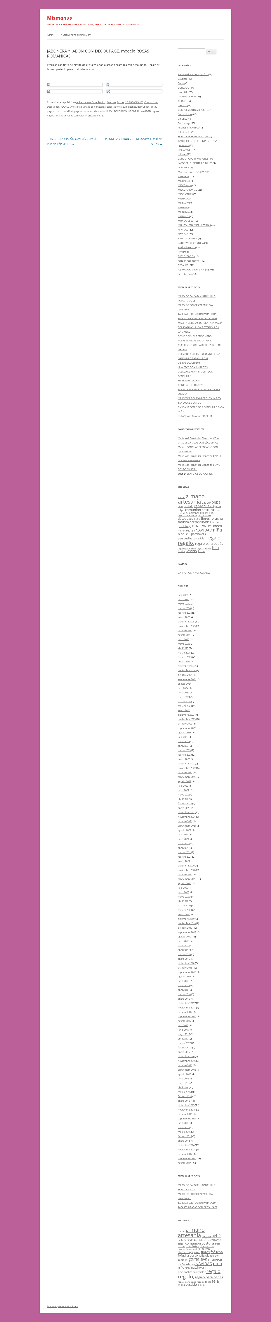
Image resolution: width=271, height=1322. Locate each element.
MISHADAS (184, 198)
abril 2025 (183, 648)
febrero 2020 (185, 910)
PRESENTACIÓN (186, 256)
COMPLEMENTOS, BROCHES (193, 109)
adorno (181, 497)
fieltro (197, 518)
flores (205, 518)
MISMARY (183, 203)
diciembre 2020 (186, 865)
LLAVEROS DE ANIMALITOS (193, 367)
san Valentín (80, 115)
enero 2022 (184, 808)
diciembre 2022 (186, 763)
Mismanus (59, 17)
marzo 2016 (184, 1092)
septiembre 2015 (187, 1118)
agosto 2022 (184, 781)
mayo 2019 (184, 945)
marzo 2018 (184, 994)
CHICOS (182, 105)
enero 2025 (184, 661)
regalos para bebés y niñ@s (193, 269)
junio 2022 (183, 790)
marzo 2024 (184, 701)
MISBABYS (183, 176)
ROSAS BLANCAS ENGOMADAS (194, 340)
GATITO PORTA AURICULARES (76, 35)
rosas (70, 115)
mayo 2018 (184, 985)
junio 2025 (183, 639)
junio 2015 (183, 1123)
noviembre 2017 (187, 1007)
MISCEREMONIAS (187, 189)
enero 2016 (184, 1100)
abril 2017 (183, 1038)
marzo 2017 (184, 1043)
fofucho (214, 522)
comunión (193, 509)
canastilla (183, 92)
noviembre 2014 (187, 1149)
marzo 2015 (184, 1131)
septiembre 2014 (187, 1158)
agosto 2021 (184, 830)
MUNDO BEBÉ (185, 220)
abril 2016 (183, 1087)
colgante (215, 506)
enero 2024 (184, 710)
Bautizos (111, 102)
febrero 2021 (185, 856)
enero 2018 (184, 998)
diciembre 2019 (186, 918)
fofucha (217, 518)
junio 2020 (183, 892)
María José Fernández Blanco (193, 438)
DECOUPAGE (204, 515)
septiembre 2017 (187, 1016)
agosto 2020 (184, 883)
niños (187, 534)
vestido (191, 551)
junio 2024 (183, 692)
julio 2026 (183, 595)
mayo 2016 (184, 1083)
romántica (60, 115)
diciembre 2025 (186, 621)
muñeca (215, 525)
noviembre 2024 (187, 670)
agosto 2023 (184, 732)
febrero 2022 (185, 803)
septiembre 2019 (187, 932)
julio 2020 (183, 887)
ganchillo (183, 526)
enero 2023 (184, 759)
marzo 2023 (184, 750)
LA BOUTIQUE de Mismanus (193, 158)
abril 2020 (183, 901)
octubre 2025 (185, 630)
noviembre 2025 (187, 626)
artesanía (100, 106)
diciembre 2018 (186, 963)
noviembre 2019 (187, 923)
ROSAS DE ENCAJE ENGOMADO (195, 336)
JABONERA (133, 111)
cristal (217, 510)
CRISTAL (182, 118)
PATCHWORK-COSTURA (191, 243)
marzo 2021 (184, 852)
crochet (181, 513)
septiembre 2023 (187, 728)
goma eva (183, 145)
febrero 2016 (185, 1096)
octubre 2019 (185, 927)
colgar (181, 510)
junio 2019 (183, 941)
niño (181, 534)
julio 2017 (183, 1025)
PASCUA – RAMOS (187, 238)
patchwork (198, 534)
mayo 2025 (184, 643)
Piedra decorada (187, 247)
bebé (216, 502)
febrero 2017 (185, 1047)
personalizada (187, 538)
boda (180, 506)
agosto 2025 (184, 635)
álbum (201, 551)
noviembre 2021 (187, 816)
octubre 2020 (185, 874)
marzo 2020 (184, 905)
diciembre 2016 (186, 1056)
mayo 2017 (184, 1034)
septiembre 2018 (187, 972)
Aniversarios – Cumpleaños (193, 74)
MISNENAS (184, 212)
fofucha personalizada (193, 521)
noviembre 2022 (187, 768)
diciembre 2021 (186, 812)
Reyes (50, 115)
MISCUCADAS (185, 194)
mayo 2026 (184, 603)
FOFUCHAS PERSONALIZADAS (194, 136)
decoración (207, 512)
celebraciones (114, 106)
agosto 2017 (184, 1021)
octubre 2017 (185, 1012)
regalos (200, 548)
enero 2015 (184, 1140)
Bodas (120, 102)
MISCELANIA (185, 185)
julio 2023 (183, 737)
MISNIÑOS (184, 216)
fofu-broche (184, 132)
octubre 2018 (185, 967)
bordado (188, 506)
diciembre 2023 (186, 714)
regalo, (186, 542)
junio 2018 (183, 981)
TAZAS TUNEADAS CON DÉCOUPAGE (197, 318)
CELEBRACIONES (134, 102)
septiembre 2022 (187, 776)
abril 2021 (183, 847)
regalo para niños (187, 548)
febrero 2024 (185, 705)
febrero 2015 (185, 1136)
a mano (195, 496)
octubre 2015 (185, 1114)
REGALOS (65, 106)
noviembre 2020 (187, 870)
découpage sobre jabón (80, 111)
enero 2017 (184, 1052)
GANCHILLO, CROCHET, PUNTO (195, 141)
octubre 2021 (185, 821)
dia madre (99, 111)
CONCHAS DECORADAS (190, 385)
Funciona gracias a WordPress (62, 1306)
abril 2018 (183, 989)
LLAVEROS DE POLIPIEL (200, 473)
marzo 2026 (184, 608)
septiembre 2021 (187, 825)
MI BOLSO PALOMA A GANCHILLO (197, 296)
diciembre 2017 (186, 1003)
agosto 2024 (184, 683)
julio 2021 (183, 834)
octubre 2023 (185, 723)
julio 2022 (183, 785)
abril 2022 (183, 799)
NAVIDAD (145, 111)
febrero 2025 (185, 657)
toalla (181, 551)
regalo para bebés (209, 543)
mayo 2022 (184, 794)
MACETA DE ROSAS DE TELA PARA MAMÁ (200, 322)
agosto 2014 (184, 1162)
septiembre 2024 (187, 679)
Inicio (50, 35)
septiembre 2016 (187, 1069)
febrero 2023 (185, 754)
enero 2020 (184, 914)
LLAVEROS (183, 167)
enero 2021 (184, 861)
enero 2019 (184, 958)
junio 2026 (183, 599)
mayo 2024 (184, 697)
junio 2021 (183, 839)
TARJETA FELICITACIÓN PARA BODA (197, 314)
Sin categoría (185, 274)
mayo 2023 (184, 741)
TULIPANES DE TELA (189, 380)
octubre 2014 (185, 1154)
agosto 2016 (184, 1074)
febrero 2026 (185, 612)
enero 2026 (184, 617)
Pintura (182, 251)
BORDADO (183, 87)
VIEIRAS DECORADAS (189, 362)
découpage (143, 106)
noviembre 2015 (187, 1109)
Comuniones (151, 102)
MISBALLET (184, 180)
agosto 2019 (184, 936)
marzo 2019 (184, 954)
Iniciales (182, 154)
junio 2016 (183, 1078)
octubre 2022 (185, 772)
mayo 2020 (184, 896)
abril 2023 (183, 745)
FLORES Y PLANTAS (188, 127)
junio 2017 (183, 1029)
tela (215, 547)
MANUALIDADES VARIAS (191, 172)
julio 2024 (183, 688)
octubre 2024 (185, 674)
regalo (155, 111)
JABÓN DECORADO (116, 111)
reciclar (201, 538)
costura (208, 509)
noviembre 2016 (187, 1060)
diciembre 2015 (186, 1105)
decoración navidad (187, 515)
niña (217, 530)
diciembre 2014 (186, 1145)
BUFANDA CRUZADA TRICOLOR (195, 416)
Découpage (53, 106)
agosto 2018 (184, 976)
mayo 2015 (184, 1127)
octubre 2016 (185, 1065)
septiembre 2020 (187, 879)
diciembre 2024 (186, 666)
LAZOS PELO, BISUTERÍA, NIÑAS (195, 163)
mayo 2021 (184, 843)
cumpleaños (129, 106)
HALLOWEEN (185, 149)
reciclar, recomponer (189, 260)
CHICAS (182, 101)
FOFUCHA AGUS (186, 300)
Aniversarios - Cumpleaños (90, 102)
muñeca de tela (186, 530)
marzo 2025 (184, 652)
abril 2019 (183, 950)
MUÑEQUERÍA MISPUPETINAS (194, 225)
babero (206, 502)
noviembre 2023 (187, 719)
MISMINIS (183, 207)
